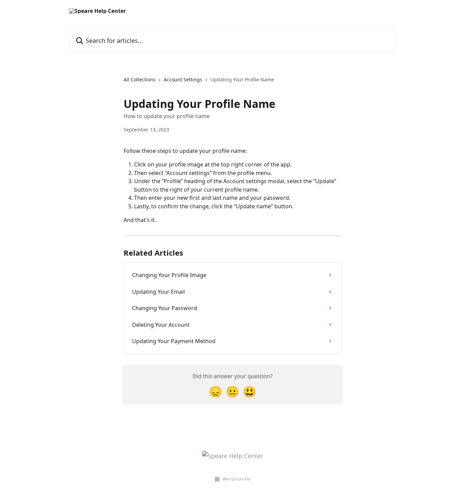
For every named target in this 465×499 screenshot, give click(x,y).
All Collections (140, 79)
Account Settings (183, 79)
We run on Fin (236, 479)
